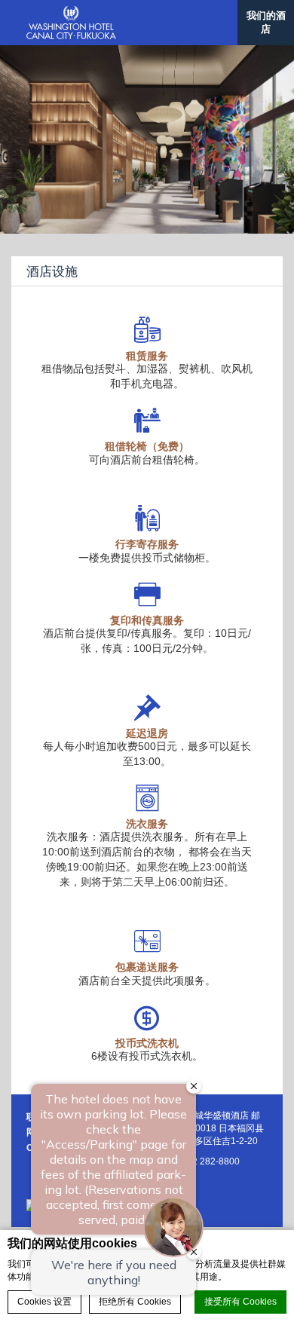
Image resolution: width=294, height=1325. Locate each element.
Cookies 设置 (44, 1301)
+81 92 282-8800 (204, 1161)
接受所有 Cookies (240, 1301)
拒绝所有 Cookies (135, 1301)
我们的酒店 (266, 22)
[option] (147, 139)
